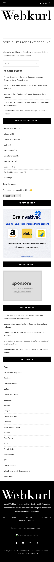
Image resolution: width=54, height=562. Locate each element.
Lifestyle (7, 134)
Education (8, 400)
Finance (7, 405)
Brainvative (33, 553)
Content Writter (11, 383)
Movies (7, 178)
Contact (16, 517)
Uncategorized (10, 156)
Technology (9, 150)
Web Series (8, 476)
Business (7, 167)
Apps (6, 367)
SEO (6, 145)
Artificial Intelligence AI (13, 172)
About (5, 517)
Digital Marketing (11, 139)
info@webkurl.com (33, 528)
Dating (6, 389)
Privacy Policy (44, 517)
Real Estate (8, 161)
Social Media (9, 449)
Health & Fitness (11, 128)
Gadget (7, 411)
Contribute (29, 517)
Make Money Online (12, 427)
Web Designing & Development (17, 471)
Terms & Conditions (27, 520)
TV (5, 460)
